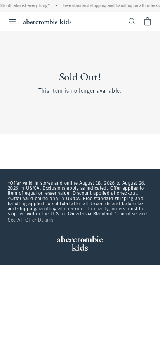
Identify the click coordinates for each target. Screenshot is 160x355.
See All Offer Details (31, 220)
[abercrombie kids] (47, 21)
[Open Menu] (9, 21)
